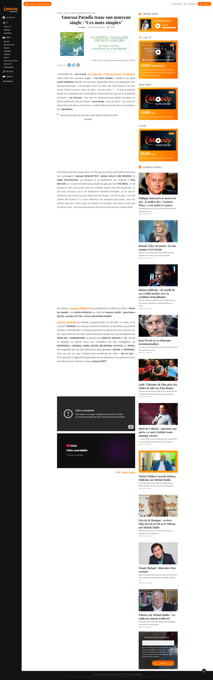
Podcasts (8, 64)
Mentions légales (136, 674)
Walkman (7, 51)
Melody (7, 41)
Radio (8, 37)
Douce (6, 58)
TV (7, 23)
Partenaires (8, 81)
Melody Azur (9, 45)
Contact (9, 77)
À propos (96, 674)
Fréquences (9, 67)
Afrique (7, 30)
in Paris (7, 54)
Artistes (9, 71)
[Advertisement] (96, 224)
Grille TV (7, 27)
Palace (6, 48)
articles (67, 13)
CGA (127, 674)
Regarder (8, 33)
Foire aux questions (114, 674)
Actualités (10, 17)
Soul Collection (11, 61)
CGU (123, 674)
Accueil (59, 13)
